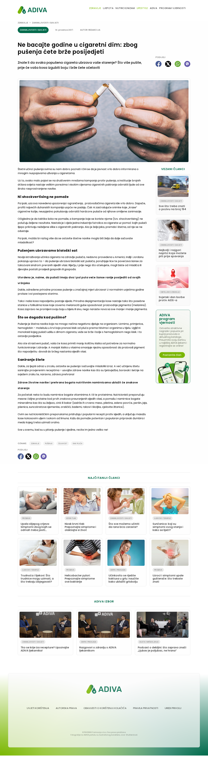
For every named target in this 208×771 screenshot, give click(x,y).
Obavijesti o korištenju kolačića (105, 708)
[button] (189, 8)
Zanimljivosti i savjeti (45, 22)
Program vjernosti (172, 8)
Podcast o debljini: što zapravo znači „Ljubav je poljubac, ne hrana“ (162, 646)
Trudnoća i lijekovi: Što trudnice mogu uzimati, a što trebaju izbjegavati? (37, 576)
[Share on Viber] (187, 64)
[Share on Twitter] (168, 64)
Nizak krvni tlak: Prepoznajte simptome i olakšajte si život (80, 524)
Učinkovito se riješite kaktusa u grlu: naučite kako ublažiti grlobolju (124, 576)
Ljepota (108, 8)
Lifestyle (142, 8)
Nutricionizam (125, 8)
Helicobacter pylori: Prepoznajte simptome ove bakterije (80, 576)
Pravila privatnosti (145, 708)
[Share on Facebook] (159, 64)
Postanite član (172, 355)
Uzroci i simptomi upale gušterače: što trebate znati (168, 576)
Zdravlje (95, 8)
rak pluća (77, 443)
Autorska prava (66, 708)
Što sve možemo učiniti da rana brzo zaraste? (124, 523)
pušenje (48, 443)
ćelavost (62, 443)
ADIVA (153, 8)
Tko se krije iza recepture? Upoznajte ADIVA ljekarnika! (45, 646)
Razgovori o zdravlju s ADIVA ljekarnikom (97, 646)
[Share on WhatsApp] (178, 64)
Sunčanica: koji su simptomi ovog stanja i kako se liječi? (168, 524)
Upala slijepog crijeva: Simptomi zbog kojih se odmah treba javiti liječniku (36, 525)
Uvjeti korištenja (38, 708)
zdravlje (35, 443)
